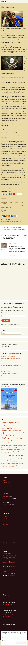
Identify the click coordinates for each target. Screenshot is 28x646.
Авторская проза (8, 425)
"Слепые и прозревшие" (10, 423)
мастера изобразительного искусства (9, 463)
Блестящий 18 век (8, 428)
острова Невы (20, 463)
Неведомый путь (4, 442)
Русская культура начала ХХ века (8, 449)
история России (9, 460)
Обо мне (5, 520)
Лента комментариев (7, 484)
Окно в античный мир (14, 443)
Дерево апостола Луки (7, 430)
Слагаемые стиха (20, 449)
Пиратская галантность (6, 202)
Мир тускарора (4, 363)
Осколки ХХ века (21, 445)
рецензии (23, 465)
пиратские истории (13, 221)
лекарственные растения (6, 461)
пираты (20, 221)
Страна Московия (5, 451)
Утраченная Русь (20, 453)
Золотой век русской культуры (18, 432)
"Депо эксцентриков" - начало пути (9, 373)
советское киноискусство (8, 466)
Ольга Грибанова (9, 445)
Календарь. (5, 518)
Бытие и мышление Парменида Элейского (10, 358)
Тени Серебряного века (9, 453)
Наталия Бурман (19, 441)
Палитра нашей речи (5, 447)
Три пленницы (6, 507)
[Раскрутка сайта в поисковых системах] (6, 595)
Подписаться (6, 320)
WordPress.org (6, 487)
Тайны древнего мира (14, 451)
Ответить (12, 255)
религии (18, 465)
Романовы (18, 447)
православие (4, 465)
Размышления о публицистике (8, 375)
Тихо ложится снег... (5, 369)
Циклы (4, 526)
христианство (18, 466)
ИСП (2, 434)
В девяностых (12, 575)
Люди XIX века (11, 441)
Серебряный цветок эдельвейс (8, 378)
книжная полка (19, 460)
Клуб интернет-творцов (12, 438)
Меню (3, 1)
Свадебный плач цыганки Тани (8, 356)
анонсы (3, 458)
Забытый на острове (18, 202)
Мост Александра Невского (7, 360)
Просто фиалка (6, 496)
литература (14, 461)
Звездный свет (6, 504)
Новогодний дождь (7, 498)
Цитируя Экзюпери (5, 455)
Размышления (13, 447)
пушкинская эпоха (11, 465)
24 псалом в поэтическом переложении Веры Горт (9, 557)
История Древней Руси (10, 434)
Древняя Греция (17, 430)
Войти (4, 480)
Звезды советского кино (6, 432)
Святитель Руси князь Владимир (14, 230)
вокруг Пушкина (21, 458)
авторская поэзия (16, 455)
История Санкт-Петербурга (8, 435)
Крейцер (3, 441)
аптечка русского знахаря (10, 458)
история (2, 460)
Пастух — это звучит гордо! (11, 227)
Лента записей (6, 482)
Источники (5, 516)
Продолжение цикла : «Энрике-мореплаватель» (13, 188)
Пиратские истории (17, 219)
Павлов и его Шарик (5, 371)
